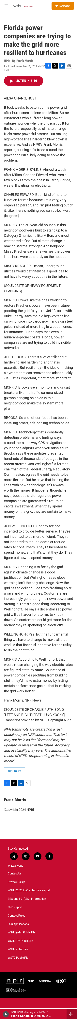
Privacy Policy (16, 882)
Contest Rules (16, 915)
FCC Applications (18, 924)
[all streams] (72, 1014)
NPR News (14, 770)
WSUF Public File (18, 949)
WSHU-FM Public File (20, 940)
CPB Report (15, 907)
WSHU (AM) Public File (21, 932)
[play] (6, 1014)
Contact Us (15, 873)
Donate (64, 6)
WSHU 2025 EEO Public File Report (29, 890)
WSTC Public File (18, 957)
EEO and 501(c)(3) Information (27, 898)
